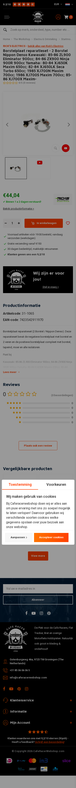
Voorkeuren (56, 484)
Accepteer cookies (51, 537)
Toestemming (19, 484)
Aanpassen (17, 537)
